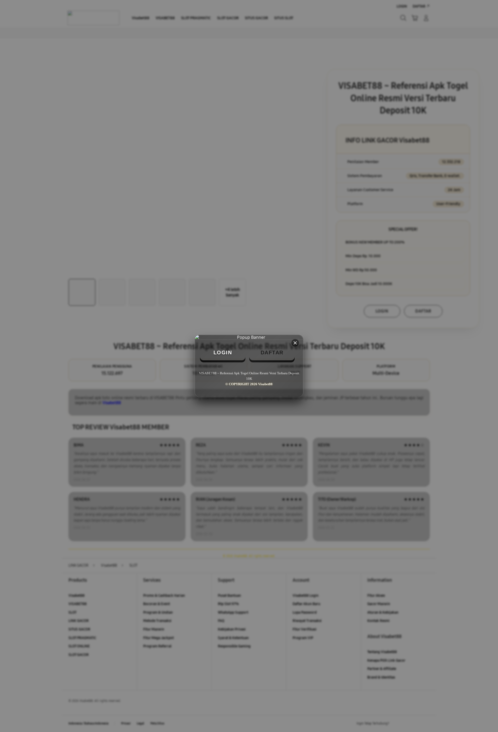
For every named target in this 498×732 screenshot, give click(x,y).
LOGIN (222, 352)
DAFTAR (272, 352)
